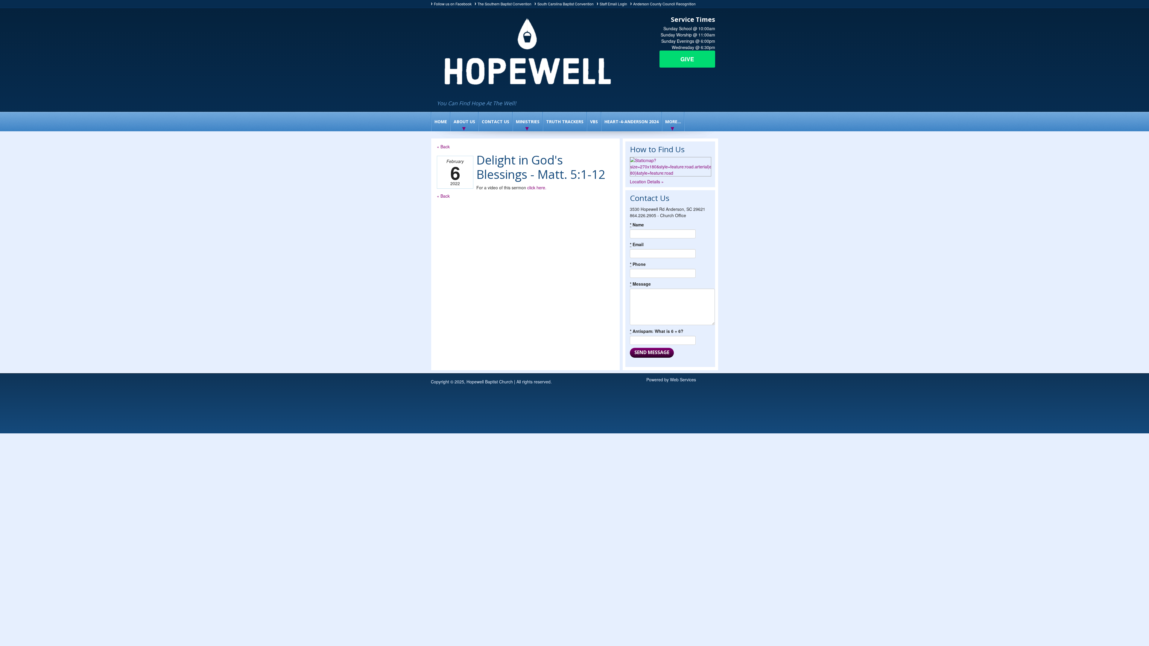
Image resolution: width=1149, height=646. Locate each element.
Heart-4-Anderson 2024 (631, 121)
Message (640, 284)
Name (637, 225)
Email (637, 244)
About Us (464, 121)
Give (687, 59)
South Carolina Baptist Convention (565, 3)
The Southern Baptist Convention (504, 3)
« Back (443, 147)
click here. (536, 188)
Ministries (527, 121)
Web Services (683, 380)
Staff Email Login (613, 3)
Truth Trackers (564, 121)
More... (673, 121)
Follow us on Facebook (453, 3)
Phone (638, 264)
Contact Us (495, 121)
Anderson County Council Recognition (664, 3)
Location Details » (647, 182)
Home (440, 121)
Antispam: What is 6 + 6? (656, 331)
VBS (594, 121)
